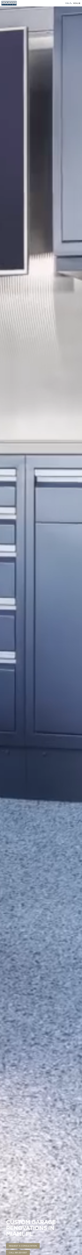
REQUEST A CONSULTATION (23, 1246)
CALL (67, 3)
